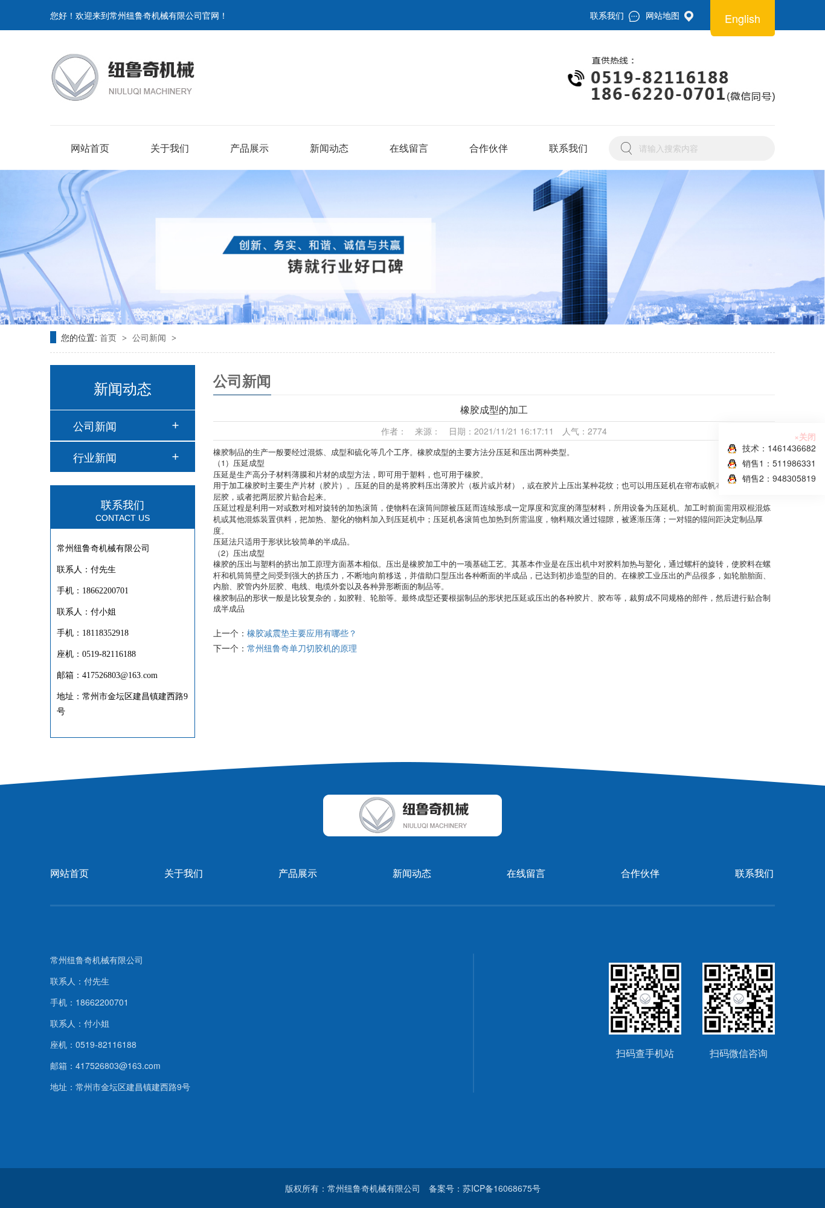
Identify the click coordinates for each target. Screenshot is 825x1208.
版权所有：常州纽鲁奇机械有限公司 (352, 1188)
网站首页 (90, 148)
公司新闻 (150, 337)
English (742, 18)
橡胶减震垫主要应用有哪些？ (302, 633)
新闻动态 (329, 148)
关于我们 (169, 148)
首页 (109, 337)
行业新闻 (95, 457)
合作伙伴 (488, 148)
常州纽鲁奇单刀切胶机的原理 (302, 648)
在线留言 (409, 148)
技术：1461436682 (779, 448)
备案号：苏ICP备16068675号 (485, 1188)
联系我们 (568, 148)
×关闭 (805, 436)
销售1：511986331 (779, 463)
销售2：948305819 (779, 478)
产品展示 (249, 148)
